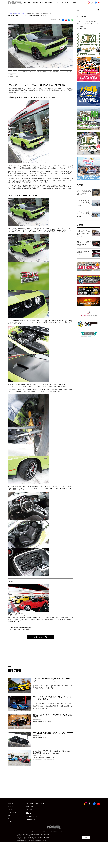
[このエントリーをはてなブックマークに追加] (69, 20)
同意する (85, 837)
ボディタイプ (21, 13)
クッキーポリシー (26, 837)
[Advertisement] (40, 651)
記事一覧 (15, 13)
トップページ (10, 13)
